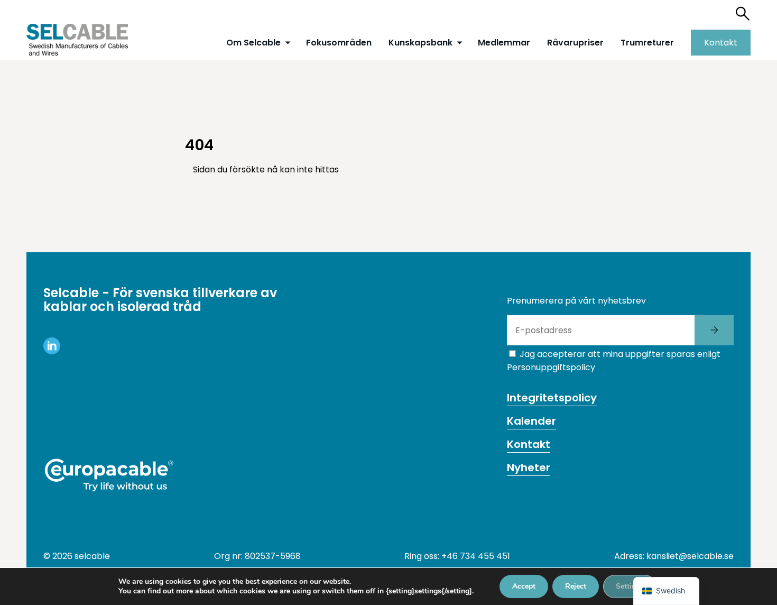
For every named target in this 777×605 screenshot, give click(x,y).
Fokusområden (339, 42)
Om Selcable (253, 42)
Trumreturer (647, 42)
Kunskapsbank (420, 42)
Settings (630, 586)
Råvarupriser (575, 42)
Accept (523, 586)
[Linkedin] (51, 351)
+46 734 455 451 (475, 556)
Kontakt (720, 42)
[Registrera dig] (714, 330)
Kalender (531, 421)
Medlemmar (504, 42)
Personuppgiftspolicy (551, 367)
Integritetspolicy (552, 397)
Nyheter (528, 467)
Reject (575, 586)
